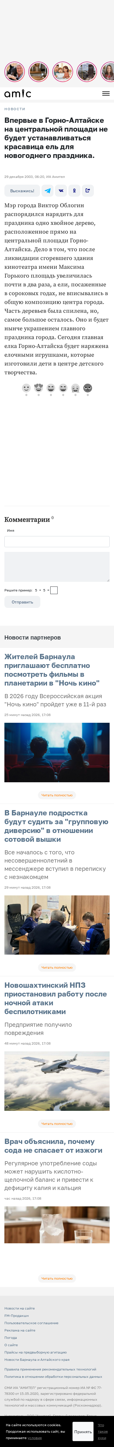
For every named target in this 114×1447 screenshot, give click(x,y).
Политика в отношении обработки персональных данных (53, 1376)
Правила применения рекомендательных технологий (50, 1369)
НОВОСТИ (14, 109)
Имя (10, 530)
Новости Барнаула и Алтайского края (37, 1359)
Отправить (22, 601)
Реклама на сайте (19, 1330)
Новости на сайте (19, 1308)
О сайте (11, 1345)
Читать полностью (57, 795)
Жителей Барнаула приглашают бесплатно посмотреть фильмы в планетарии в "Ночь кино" (52, 669)
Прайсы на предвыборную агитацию (35, 1352)
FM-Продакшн (16, 1315)
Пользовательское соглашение (31, 1323)
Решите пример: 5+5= (26, 590)
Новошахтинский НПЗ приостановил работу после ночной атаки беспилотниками (55, 998)
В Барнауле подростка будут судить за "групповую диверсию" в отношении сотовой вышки (56, 826)
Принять (83, 1431)
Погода (10, 1337)
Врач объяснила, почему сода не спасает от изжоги (53, 1145)
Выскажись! (22, 190)
